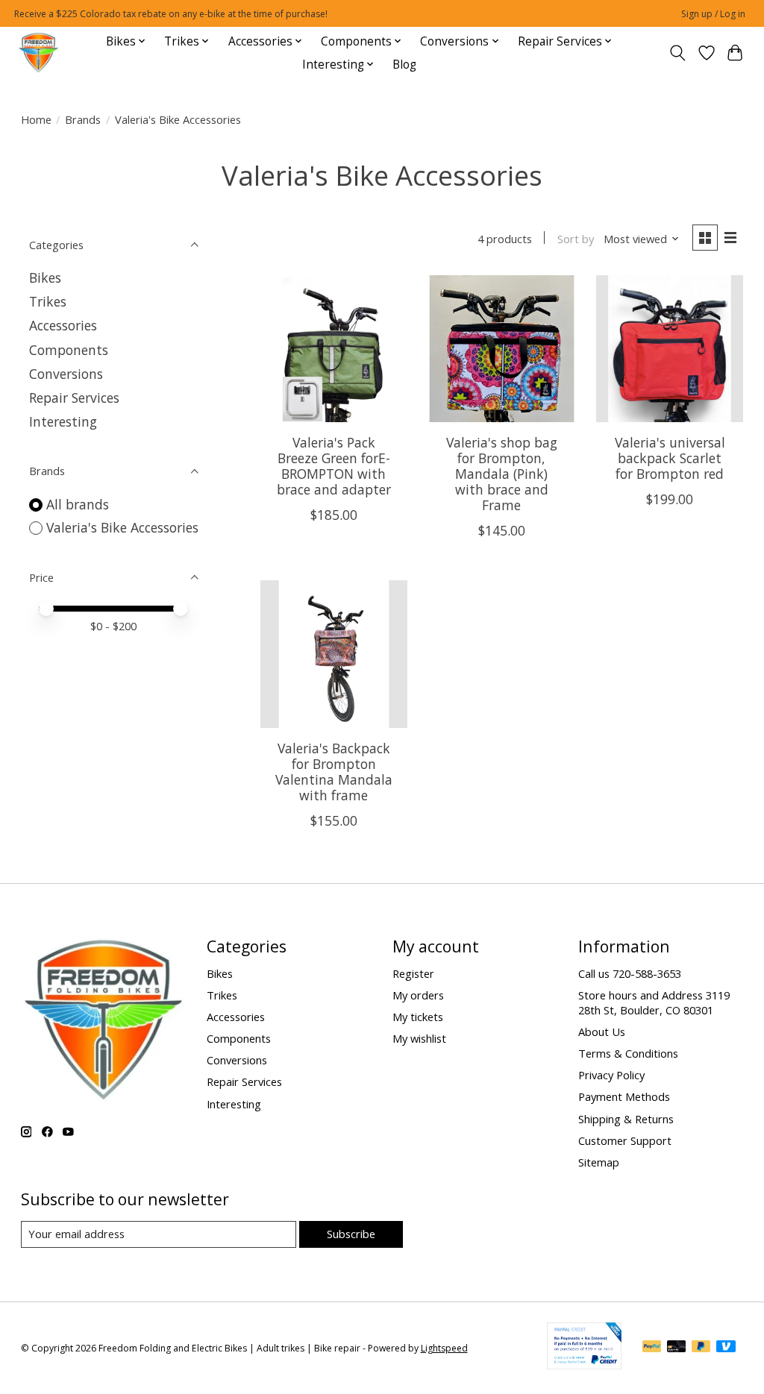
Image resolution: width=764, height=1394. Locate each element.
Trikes (47, 301)
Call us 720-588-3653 (629, 973)
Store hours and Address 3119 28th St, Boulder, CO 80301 (654, 1002)
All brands (77, 504)
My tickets (417, 1016)
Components (68, 350)
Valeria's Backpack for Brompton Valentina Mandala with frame (333, 771)
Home (36, 119)
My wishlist (419, 1038)
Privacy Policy (611, 1074)
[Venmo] (726, 1347)
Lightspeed (444, 1348)
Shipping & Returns (626, 1118)
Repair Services (74, 397)
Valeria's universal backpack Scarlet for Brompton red (670, 458)
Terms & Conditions (628, 1053)
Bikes (45, 277)
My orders (418, 995)
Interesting (63, 421)
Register (413, 973)
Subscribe (351, 1233)
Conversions (66, 374)
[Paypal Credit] (584, 1364)
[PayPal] (652, 1347)
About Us (601, 1031)
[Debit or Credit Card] (676, 1347)
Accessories (63, 325)
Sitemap (598, 1162)
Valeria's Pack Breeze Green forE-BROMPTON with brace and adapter (334, 465)
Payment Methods (624, 1096)
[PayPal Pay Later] (701, 1347)
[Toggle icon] (677, 53)
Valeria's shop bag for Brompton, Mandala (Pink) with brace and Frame (501, 473)
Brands (83, 119)
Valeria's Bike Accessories (122, 527)
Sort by (575, 238)
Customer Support (624, 1140)
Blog (404, 64)
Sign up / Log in (713, 13)
